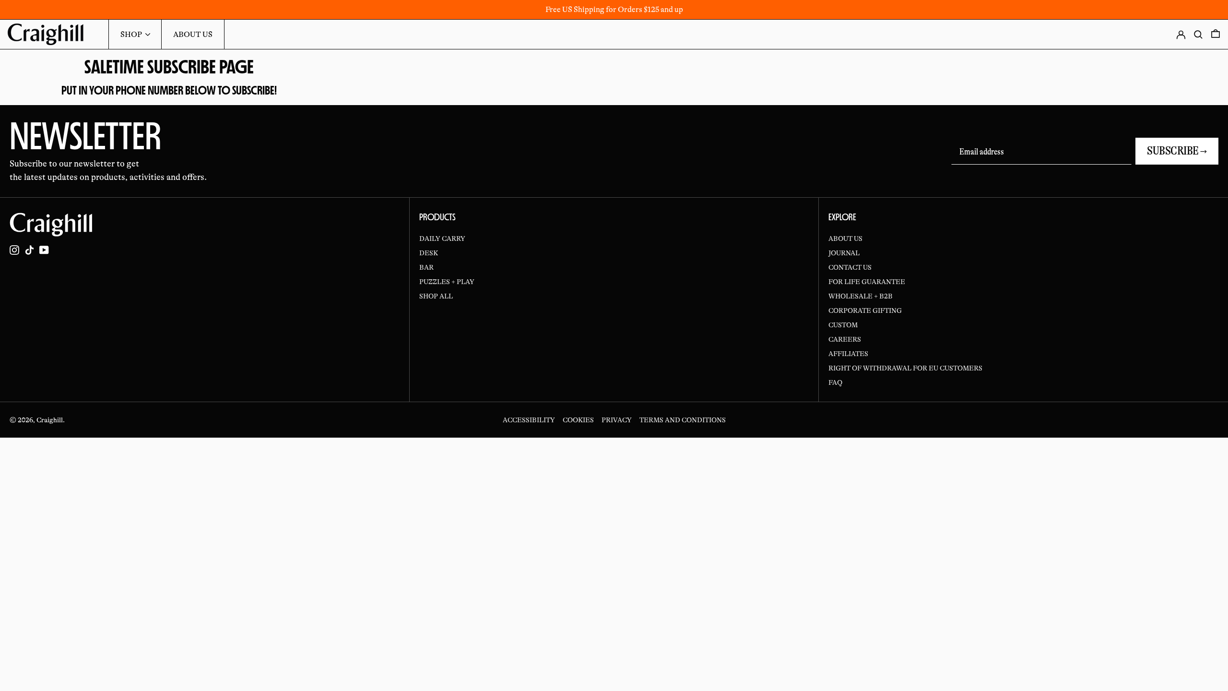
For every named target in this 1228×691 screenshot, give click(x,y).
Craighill (49, 420)
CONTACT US (850, 267)
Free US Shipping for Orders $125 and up (614, 9)
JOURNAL (844, 253)
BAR (426, 267)
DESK (428, 253)
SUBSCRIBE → (1177, 150)
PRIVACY (617, 420)
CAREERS (844, 339)
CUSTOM (843, 325)
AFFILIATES (848, 353)
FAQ (835, 382)
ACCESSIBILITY (529, 420)
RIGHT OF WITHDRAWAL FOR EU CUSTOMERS (905, 368)
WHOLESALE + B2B (860, 296)
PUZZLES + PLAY (446, 282)
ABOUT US (845, 238)
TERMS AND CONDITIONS (682, 420)
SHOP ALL (436, 296)
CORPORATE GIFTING (865, 310)
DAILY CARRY (442, 238)
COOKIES (578, 420)
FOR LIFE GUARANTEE (866, 282)
